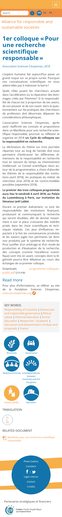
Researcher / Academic (34, 321)
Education (31, 402)
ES (44, 12)
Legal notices (31, 476)
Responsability (11, 402)
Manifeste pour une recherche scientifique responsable (31, 439)
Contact (31, 481)
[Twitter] (34, 471)
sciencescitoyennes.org (17, 293)
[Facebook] (27, 471)
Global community (12, 373)
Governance (31, 352)
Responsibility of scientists (20, 309)
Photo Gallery (31, 461)
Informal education (27, 317)
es (7, 417)
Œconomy (12, 352)
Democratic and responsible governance (29, 311)
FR (50, 12)
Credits (31, 486)
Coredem (31, 466)
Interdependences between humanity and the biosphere (31, 378)
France (24, 328)
